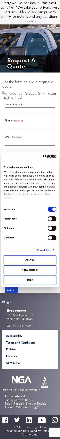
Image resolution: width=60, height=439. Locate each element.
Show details (43, 250)
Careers (11, 356)
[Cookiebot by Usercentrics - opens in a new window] (43, 156)
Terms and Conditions (20, 342)
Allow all (30, 260)
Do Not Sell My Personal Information (21, 390)
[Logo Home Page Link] (30, 302)
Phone (14, 121)
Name (13, 104)
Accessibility (14, 336)
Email (13, 137)
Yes (27, 21)
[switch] (52, 218)
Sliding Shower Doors (19, 400)
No (33, 21)
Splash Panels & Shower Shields (25, 403)
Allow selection (30, 269)
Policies (11, 349)
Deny (30, 280)
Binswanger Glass (35, 427)
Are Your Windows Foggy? (22, 407)
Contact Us (13, 363)
